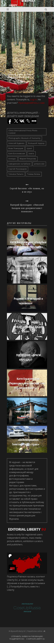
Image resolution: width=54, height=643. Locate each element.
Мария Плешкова (28, 158)
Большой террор (36, 143)
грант (29, 148)
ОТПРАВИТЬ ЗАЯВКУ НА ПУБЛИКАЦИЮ (27, 636)
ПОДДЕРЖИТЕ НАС (17, 639)
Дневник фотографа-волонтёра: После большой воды (27, 270)
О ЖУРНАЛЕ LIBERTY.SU (35, 639)
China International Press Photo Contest (22, 131)
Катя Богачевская (16, 153)
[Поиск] (46, 9)
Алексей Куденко (16, 143)
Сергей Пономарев (17, 169)
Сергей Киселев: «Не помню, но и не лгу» (27, 190)
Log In (33, 99)
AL (44, 631)
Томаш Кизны (33, 174)
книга (31, 153)
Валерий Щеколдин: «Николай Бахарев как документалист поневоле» (27, 208)
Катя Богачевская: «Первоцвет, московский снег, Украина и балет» (27, 383)
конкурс (12, 158)
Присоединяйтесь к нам (31, 102)
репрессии (39, 164)
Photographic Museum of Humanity (24, 138)
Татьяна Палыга (15, 174)
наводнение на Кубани (19, 164)
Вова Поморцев (15, 148)
